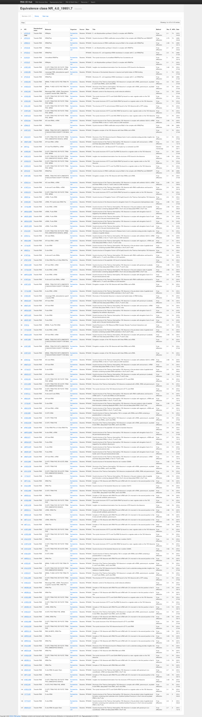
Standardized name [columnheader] (38, 29)
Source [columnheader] (82, 29)
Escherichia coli (73, 34)
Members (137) (26, 16)
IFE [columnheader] (25, 29)
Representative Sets (56, 2)
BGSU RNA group (15, 716)
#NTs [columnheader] (173, 29)
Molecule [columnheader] (48, 29)
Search (93, 2)
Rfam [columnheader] (87, 29)
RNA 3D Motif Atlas (72, 2)
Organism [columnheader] (73, 29)
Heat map (45, 16)
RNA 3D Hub (26, 1)
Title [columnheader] (93, 29)
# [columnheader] (21, 29)
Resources (84, 2)
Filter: (23, 23)
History (37, 16)
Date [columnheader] (177, 29)
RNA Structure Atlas (41, 2)
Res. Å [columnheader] (169, 29)
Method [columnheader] (158, 29)
